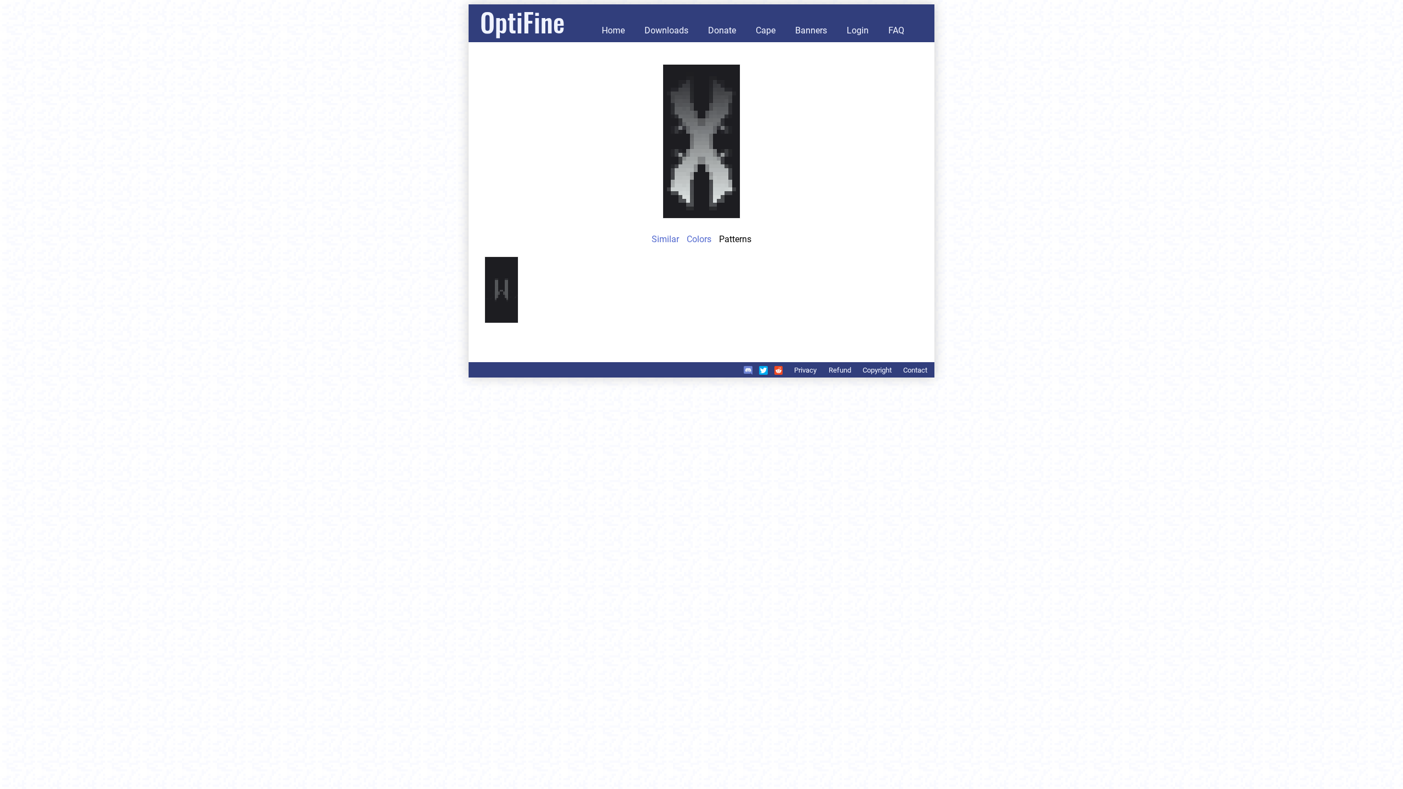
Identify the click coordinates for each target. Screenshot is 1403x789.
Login (858, 30)
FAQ (896, 30)
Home (613, 30)
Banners (811, 30)
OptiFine (522, 21)
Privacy (805, 370)
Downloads (666, 30)
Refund (840, 370)
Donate (722, 30)
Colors (699, 239)
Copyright (877, 370)
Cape (765, 30)
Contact (915, 370)
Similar (665, 239)
